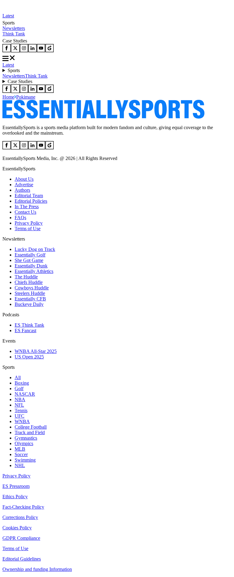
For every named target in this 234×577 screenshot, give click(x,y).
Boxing (22, 383)
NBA (20, 399)
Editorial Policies (31, 201)
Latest (8, 15)
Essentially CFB (30, 298)
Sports (14, 70)
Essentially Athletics (34, 271)
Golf (19, 388)
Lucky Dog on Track (35, 249)
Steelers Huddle (30, 293)
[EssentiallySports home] (103, 117)
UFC (19, 416)
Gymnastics (26, 438)
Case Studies (20, 81)
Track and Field (30, 432)
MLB (20, 449)
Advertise (24, 184)
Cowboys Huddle (32, 287)
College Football (31, 427)
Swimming (25, 460)
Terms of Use (28, 228)
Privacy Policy (29, 223)
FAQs (20, 217)
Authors (22, 190)
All (18, 377)
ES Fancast (25, 330)
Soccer (21, 454)
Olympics (24, 443)
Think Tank (13, 33)
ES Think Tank (29, 325)
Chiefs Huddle (29, 282)
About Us (24, 179)
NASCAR (25, 394)
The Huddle (26, 276)
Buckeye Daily (29, 304)
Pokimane (25, 97)
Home (8, 97)
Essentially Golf (30, 254)
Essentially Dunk (31, 265)
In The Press (27, 206)
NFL (19, 405)
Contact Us (25, 212)
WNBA (22, 421)
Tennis (21, 410)
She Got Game (29, 260)
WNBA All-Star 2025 (36, 351)
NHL (20, 465)
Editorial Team (29, 195)
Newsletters (13, 28)
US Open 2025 (29, 356)
